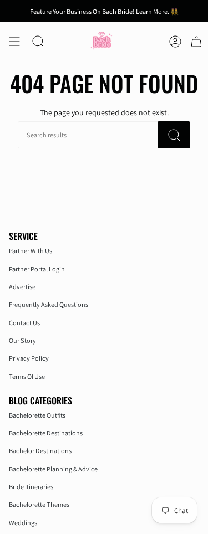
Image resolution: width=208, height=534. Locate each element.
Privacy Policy (29, 358)
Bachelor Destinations (40, 450)
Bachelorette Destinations (46, 433)
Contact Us (24, 322)
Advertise (22, 286)
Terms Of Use (27, 376)
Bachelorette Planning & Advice (53, 469)
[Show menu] (14, 41)
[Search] (174, 134)
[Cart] (196, 41)
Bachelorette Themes (39, 504)
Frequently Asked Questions (48, 304)
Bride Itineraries (31, 486)
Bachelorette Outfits (37, 415)
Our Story (22, 340)
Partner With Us (30, 250)
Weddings (23, 522)
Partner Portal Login (37, 269)
